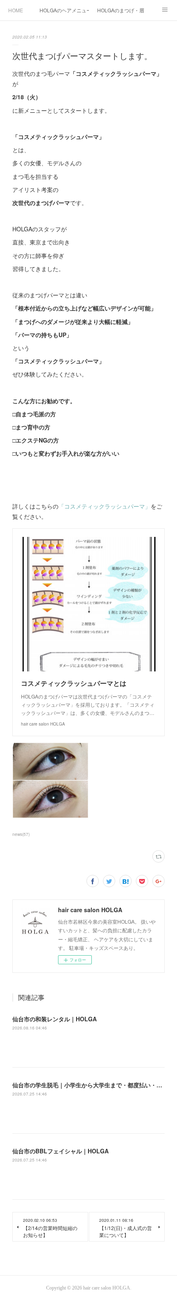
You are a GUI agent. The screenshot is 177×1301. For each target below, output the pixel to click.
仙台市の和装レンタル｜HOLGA (54, 1019)
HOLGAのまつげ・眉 (120, 10)
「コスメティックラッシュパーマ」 (104, 506)
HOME (15, 10)
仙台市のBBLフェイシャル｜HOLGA (60, 1151)
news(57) (21, 834)
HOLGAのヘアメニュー (64, 10)
